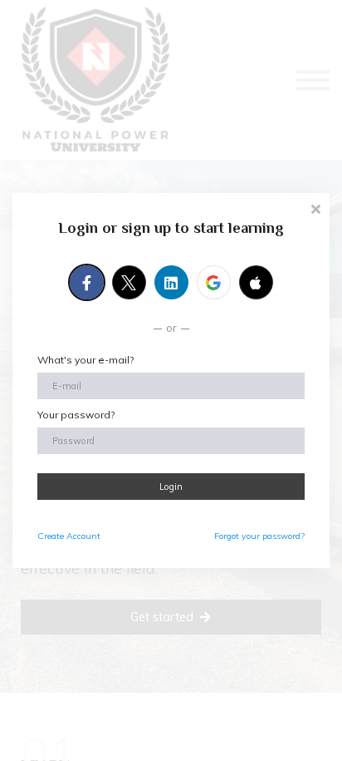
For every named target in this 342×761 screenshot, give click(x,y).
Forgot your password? (259, 536)
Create (68, 536)
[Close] (315, 207)
